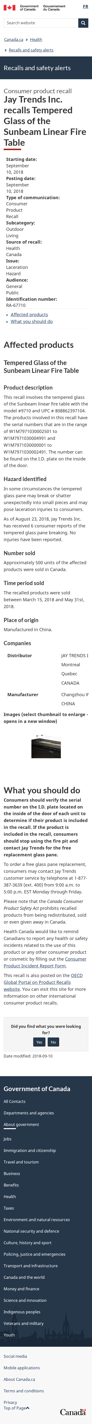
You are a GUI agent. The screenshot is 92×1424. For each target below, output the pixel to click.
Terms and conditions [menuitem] (24, 1391)
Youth (9, 1335)
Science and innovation (25, 1300)
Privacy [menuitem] (10, 1402)
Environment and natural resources (37, 1219)
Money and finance (21, 1289)
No (53, 1042)
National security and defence (31, 1231)
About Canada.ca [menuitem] (19, 1379)
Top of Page (15, 1408)
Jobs (8, 1139)
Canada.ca (13, 39)
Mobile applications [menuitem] (22, 1368)
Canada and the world (24, 1277)
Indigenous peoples (22, 1312)
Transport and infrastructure (31, 1265)
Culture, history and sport (28, 1242)
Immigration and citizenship (30, 1150)
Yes (39, 1042)
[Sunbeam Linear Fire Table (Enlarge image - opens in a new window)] (46, 743)
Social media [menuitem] (15, 1356)
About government (21, 1124)
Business (12, 1173)
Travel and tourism (21, 1162)
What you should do (32, 321)
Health (36, 39)
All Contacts (15, 1101)
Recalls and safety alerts (31, 50)
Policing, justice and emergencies (35, 1254)
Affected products (29, 314)
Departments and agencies (29, 1113)
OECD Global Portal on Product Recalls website (43, 982)
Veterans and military (23, 1323)
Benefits (11, 1185)
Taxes (9, 1208)
